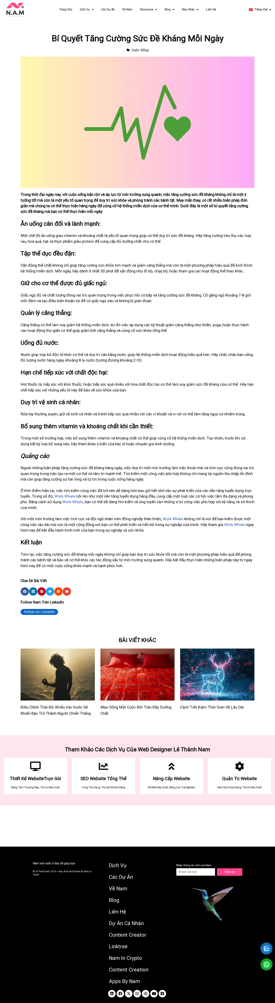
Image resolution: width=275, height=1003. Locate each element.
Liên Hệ (211, 9)
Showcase (146, 9)
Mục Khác (188, 9)
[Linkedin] (112, 993)
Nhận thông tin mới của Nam (193, 865)
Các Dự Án (108, 9)
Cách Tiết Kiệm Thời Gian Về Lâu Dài (212, 707)
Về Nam (127, 9)
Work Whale (64, 496)
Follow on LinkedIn (39, 612)
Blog (168, 9)
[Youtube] (154, 993)
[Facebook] (120, 993)
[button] (25, 591)
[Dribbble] (145, 993)
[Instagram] (137, 993)
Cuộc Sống (140, 50)
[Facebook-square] (162, 993)
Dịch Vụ (85, 9)
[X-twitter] (128, 993)
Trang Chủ (65, 9)
